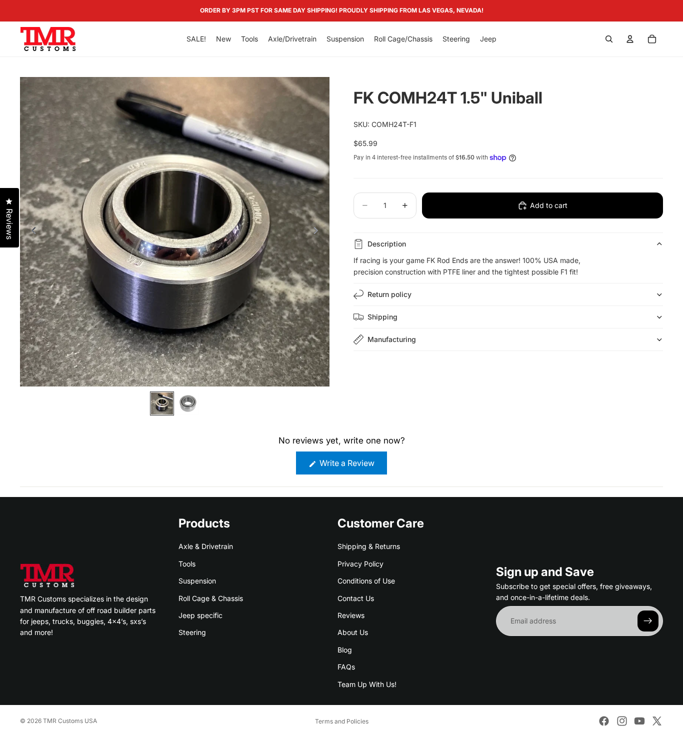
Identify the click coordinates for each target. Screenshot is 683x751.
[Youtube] (640, 721)
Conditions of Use (366, 580)
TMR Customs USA (70, 720)
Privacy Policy (361, 564)
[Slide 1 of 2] (162, 403)
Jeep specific (200, 615)
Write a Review (352, 466)
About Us (353, 632)
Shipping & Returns (369, 546)
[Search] (609, 39)
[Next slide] (319, 232)
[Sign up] (648, 621)
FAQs (346, 666)
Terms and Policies (341, 721)
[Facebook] (604, 721)
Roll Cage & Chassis (210, 598)
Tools (187, 564)
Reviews (351, 615)
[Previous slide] (31, 232)
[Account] (630, 39)
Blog (345, 650)
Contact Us (356, 598)
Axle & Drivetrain (205, 546)
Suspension (197, 580)
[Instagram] (622, 721)
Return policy (390, 294)
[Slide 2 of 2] (188, 403)
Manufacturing (392, 339)
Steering (192, 632)
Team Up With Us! (367, 684)
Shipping (383, 316)
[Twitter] (657, 721)
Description (387, 244)
